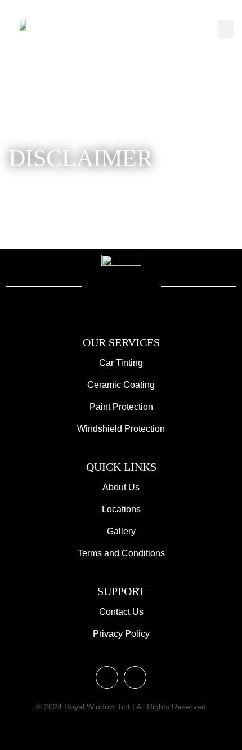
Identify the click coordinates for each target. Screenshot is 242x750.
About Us (121, 487)
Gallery (121, 531)
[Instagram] (107, 677)
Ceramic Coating (121, 385)
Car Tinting (121, 363)
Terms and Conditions (121, 553)
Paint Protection (121, 407)
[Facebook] (135, 677)
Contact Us (121, 612)
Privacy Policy (121, 634)
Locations (121, 509)
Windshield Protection (121, 429)
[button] (226, 29)
